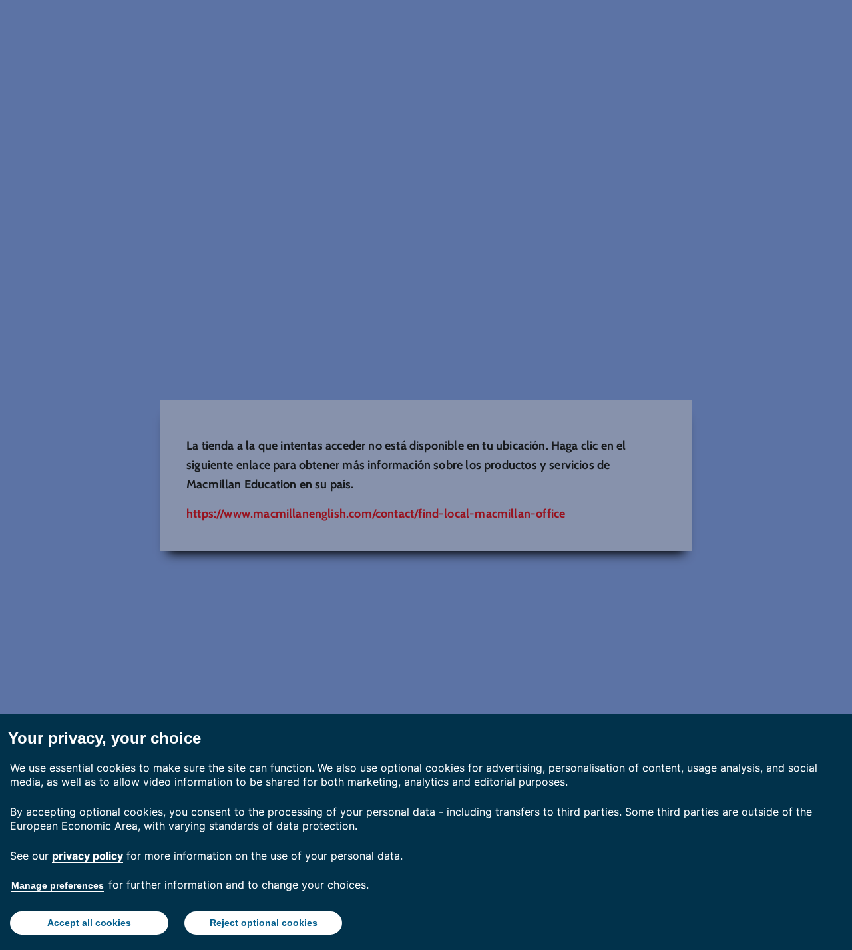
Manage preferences (57, 885)
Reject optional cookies (264, 922)
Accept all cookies (89, 922)
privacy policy (87, 855)
